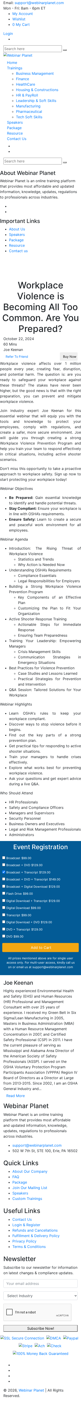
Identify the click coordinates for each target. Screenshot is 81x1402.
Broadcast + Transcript (22, 872)
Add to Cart (40, 947)
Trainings (14, 68)
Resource (15, 133)
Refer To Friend (16, 356)
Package (14, 128)
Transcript (13, 915)
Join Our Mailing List (29, 1187)
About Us (17, 229)
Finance (22, 79)
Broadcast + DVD (18, 865)
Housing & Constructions (37, 89)
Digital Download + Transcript (26, 901)
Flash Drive (14, 893)
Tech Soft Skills (29, 117)
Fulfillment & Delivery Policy (36, 1235)
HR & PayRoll (27, 95)
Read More (15, 1095)
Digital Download (18, 908)
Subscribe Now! (40, 1328)
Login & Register (26, 1225)
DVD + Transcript (18, 929)
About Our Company (29, 1171)
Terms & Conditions (29, 1246)
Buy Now (68, 356)
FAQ (15, 1177)
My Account (22, 13)
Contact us (18, 251)
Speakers (15, 122)
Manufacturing (28, 106)
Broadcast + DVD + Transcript (27, 879)
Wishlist (18, 19)
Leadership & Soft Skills (36, 100)
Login (8, 33)
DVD (9, 936)
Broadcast (13, 858)
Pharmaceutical (29, 111)
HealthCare (25, 84)
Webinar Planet (31, 1390)
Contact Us (16, 138)
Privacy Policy (24, 1241)
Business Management (35, 73)
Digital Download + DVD (23, 922)
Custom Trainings (27, 1198)
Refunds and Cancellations (35, 1230)
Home (12, 62)
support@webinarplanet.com (39, 2)
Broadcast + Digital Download (26, 886)
